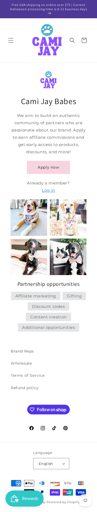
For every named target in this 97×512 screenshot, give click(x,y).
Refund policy (25, 387)
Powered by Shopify (63, 502)
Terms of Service (28, 375)
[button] (11, 40)
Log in (48, 190)
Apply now (48, 167)
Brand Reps (22, 351)
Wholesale (21, 363)
